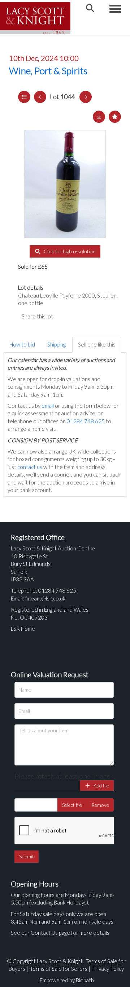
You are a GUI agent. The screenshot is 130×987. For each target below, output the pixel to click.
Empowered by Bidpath (67, 980)
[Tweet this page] (79, 316)
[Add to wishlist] (115, 117)
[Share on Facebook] (65, 316)
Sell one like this (97, 344)
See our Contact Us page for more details (60, 932)
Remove (100, 805)
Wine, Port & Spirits (48, 70)
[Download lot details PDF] (99, 117)
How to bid (22, 344)
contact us (29, 467)
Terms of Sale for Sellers (58, 968)
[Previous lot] (40, 97)
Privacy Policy (108, 968)
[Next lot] (85, 97)
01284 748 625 (86, 421)
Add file (100, 785)
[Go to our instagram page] (94, 316)
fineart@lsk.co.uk (45, 598)
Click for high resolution (69, 251)
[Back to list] (24, 97)
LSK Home (23, 628)
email (48, 405)
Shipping (56, 344)
